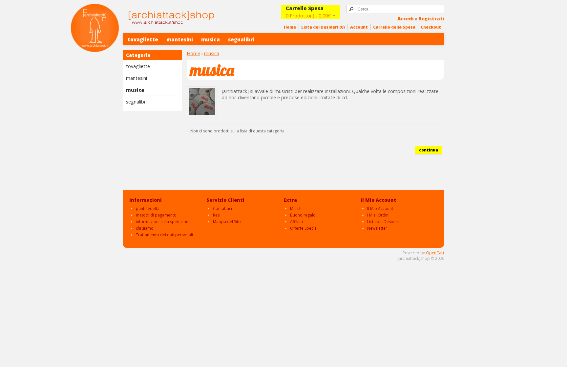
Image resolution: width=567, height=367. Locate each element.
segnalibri (241, 39)
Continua (428, 150)
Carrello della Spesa (394, 27)
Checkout (431, 27)
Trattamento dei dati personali (164, 235)
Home (290, 27)
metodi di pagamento (156, 215)
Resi (216, 215)
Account (359, 27)
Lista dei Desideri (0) (323, 27)
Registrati (431, 18)
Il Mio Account (380, 208)
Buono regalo (303, 215)
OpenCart (435, 253)
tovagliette (143, 39)
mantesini (179, 39)
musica (210, 39)
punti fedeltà (147, 208)
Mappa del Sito (227, 221)
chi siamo (145, 228)
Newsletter (377, 228)
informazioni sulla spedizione (163, 221)
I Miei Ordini (378, 215)
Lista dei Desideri (383, 221)
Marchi (296, 208)
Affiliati (296, 221)
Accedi (405, 18)
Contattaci (222, 208)
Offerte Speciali (304, 228)
